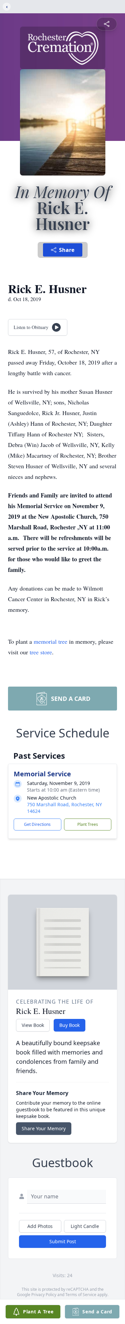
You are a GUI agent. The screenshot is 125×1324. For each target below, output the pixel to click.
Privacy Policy (43, 1294)
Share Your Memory (44, 1128)
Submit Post (62, 1241)
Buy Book (69, 1025)
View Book (33, 1025)
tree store (41, 652)
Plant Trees (87, 824)
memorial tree (50, 641)
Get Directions (37, 824)
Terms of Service (80, 1294)
